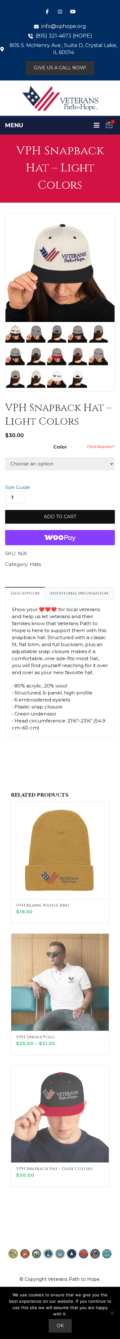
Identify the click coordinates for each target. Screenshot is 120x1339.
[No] (112, 1313)
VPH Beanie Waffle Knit (42, 905)
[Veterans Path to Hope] (60, 98)
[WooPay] (60, 537)
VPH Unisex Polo (35, 1037)
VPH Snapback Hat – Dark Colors (54, 1169)
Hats (35, 564)
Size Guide (17, 487)
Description (25, 593)
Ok (60, 1326)
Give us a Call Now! (60, 68)
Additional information (79, 593)
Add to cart (60, 517)
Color (60, 447)
